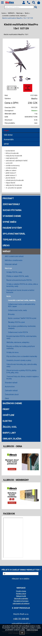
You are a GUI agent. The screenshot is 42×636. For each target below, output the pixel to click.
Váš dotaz (8, 135)
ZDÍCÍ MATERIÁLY (11, 204)
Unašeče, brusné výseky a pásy (18, 360)
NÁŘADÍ (6, 251)
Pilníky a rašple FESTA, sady (17, 276)
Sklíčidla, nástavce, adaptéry (17, 342)
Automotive (10, 386)
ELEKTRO (7, 421)
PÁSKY (6, 409)
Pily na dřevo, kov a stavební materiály (21, 356)
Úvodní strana (21, 591)
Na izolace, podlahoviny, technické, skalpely (22, 327)
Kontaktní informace (21, 601)
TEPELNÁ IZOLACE (12, 239)
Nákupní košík (21, 596)
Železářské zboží (12, 394)
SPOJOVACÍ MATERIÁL (14, 233)
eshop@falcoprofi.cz (21, 624)
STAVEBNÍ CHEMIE (12, 216)
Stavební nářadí (11, 382)
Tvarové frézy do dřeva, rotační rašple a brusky (22, 377)
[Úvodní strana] (10, 2)
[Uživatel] (24, 3)
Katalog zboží (21, 594)
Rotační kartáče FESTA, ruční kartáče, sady (21, 337)
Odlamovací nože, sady (17, 310)
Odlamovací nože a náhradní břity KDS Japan (21, 305)
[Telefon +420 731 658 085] (29, 4)
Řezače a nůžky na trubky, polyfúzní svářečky (20, 347)
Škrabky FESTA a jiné (16, 322)
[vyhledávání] (34, 3)
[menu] (2, 2)
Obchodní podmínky (21, 598)
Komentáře (9, 139)
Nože (8, 296)
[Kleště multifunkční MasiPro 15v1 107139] (21, 56)
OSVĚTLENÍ (8, 415)
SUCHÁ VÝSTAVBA (12, 210)
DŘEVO (6, 245)
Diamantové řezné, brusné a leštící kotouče (20, 291)
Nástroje (8, 268)
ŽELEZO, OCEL (10, 427)
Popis (6, 130)
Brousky (11, 314)
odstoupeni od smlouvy (21, 603)
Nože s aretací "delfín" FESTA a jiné (22, 318)
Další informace (32, 630)
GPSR (6, 144)
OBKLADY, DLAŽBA (12, 438)
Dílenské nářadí (11, 264)
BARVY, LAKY (9, 432)
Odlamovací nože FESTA (18, 332)
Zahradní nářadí (11, 390)
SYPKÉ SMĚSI (9, 222)
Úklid (7, 398)
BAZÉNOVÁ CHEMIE (12, 403)
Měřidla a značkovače (13, 260)
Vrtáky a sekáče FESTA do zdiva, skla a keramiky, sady (22, 285)
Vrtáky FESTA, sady (14, 272)
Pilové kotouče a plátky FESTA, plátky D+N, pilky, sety (21, 371)
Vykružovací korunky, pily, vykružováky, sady (21, 365)
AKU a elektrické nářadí (14, 256)
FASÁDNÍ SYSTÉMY (12, 228)
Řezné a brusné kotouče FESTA (19, 280)
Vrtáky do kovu (12, 352)
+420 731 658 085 (21, 619)
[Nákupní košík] (39, 3)
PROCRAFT (8, 198)
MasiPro (34, 98)
